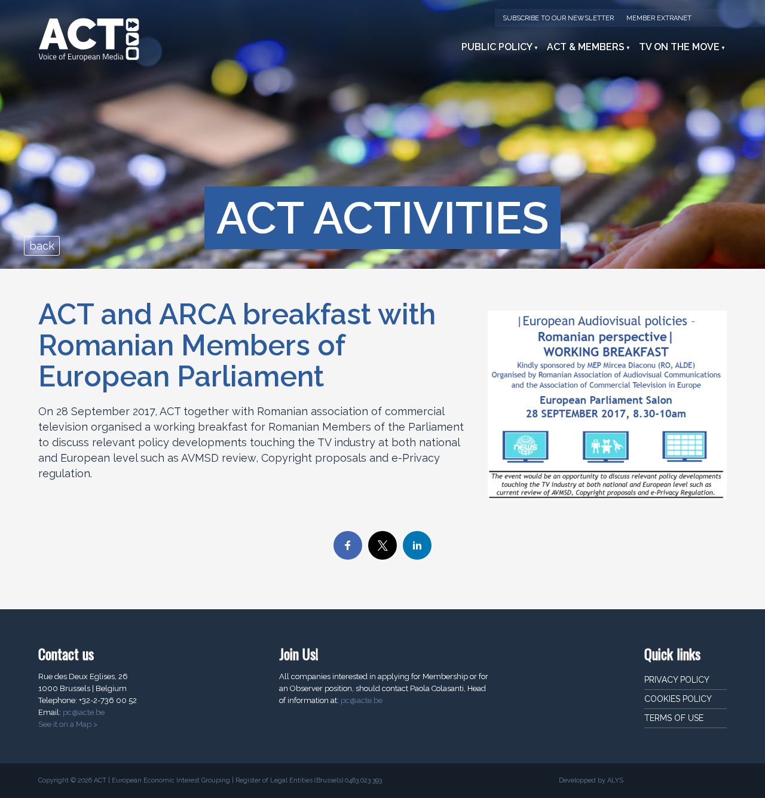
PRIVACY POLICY (676, 680)
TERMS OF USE (673, 718)
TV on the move (679, 47)
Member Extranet (658, 18)
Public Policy (497, 47)
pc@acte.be (84, 712)
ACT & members (586, 47)
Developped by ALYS (591, 780)
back (41, 246)
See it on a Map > (67, 724)
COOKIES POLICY (678, 699)
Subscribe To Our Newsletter (558, 18)
